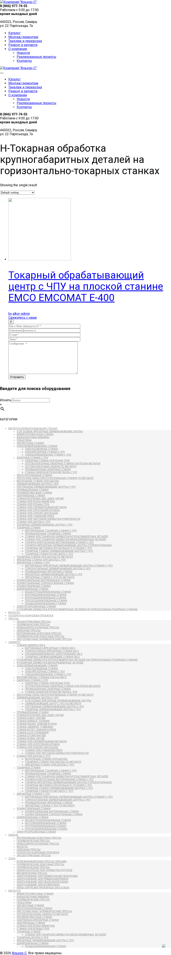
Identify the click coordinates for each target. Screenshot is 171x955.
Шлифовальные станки (32, 589)
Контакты (24, 61)
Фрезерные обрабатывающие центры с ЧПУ (53, 574)
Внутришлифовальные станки (45, 594)
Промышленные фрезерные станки (48, 571)
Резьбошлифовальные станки (45, 603)
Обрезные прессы (28, 630)
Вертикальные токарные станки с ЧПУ (51, 530)
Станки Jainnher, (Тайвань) (35, 726)
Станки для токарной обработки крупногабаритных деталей (66, 536)
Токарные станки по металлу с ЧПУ (49, 553)
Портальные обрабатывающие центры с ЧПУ (46, 486)
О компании (17, 49)
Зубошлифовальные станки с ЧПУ (48, 454)
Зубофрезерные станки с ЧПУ (45, 451)
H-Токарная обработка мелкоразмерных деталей (50, 662)
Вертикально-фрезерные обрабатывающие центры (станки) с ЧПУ (69, 565)
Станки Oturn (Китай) (31, 735)
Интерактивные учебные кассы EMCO (42, 677)
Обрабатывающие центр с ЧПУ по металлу (53, 703)
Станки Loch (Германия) (33, 732)
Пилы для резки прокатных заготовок (43, 887)
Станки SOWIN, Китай (30, 738)
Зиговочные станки (30, 443)
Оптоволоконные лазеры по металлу (51, 466)
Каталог (14, 33)
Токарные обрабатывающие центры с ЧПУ (45, 524)
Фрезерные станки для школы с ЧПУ (41, 559)
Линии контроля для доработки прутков (44, 870)
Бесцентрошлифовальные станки (48, 591)
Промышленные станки (33, 489)
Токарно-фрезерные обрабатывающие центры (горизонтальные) (68, 545)
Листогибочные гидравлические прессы (44, 639)
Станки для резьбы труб (33, 504)
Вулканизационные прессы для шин (42, 861)
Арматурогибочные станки (35, 434)
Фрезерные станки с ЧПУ (33, 562)
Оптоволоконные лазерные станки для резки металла (62, 463)
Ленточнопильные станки (34, 475)
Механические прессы (32, 873)
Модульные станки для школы (38, 481)
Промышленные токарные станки (48, 533)
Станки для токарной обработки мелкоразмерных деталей (65, 539)
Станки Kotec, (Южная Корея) (36, 729)
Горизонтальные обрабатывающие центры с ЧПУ (58, 568)
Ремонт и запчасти (22, 45)
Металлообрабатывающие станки (32, 428)
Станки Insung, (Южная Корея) (37, 723)
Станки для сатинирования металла (42, 507)
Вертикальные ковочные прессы (39, 633)
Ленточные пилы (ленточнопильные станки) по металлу (55, 478)
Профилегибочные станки (34, 492)
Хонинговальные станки (33, 586)
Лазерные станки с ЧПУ (32, 457)
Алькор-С (19, 953)
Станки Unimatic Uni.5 (31, 645)
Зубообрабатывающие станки (37, 446)
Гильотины (24, 440)
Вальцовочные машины (33, 437)
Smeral (13, 834)
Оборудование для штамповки (38, 884)
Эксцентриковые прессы (34, 621)
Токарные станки (28, 527)
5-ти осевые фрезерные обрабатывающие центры (50, 431)
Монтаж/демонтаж (23, 37)
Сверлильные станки (31, 495)
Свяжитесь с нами (22, 318)
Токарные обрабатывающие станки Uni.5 (52, 656)
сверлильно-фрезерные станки (38, 920)
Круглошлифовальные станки (45, 597)
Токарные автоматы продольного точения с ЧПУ (58, 548)
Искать (5, 400)
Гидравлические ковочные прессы (40, 636)
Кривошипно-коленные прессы (38, 627)
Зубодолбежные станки (41, 449)
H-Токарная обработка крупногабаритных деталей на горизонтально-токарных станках (77, 609)
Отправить (17, 377)
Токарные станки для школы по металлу (45, 556)
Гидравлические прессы (33, 624)
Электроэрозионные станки (36, 606)
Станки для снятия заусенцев (37, 513)
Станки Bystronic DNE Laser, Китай (40, 498)
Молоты (14, 612)
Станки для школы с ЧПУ (33, 521)
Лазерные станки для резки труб (47, 460)
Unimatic (14, 642)
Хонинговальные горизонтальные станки (45, 583)
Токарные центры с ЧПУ (32, 937)
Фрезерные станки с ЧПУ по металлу (50, 577)
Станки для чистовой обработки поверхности (48, 519)
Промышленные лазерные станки (48, 469)
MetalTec (14, 890)
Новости (23, 53)
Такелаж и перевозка (25, 41)
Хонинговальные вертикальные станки (43, 580)
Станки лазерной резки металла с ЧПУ (51, 472)
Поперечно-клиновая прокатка (30, 615)
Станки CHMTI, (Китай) (31, 718)
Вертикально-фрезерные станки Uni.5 (50, 648)
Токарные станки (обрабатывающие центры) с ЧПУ (59, 551)
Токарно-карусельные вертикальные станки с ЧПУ (59, 542)
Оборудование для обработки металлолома (47, 876)
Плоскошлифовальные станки (46, 600)
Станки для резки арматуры (36, 501)
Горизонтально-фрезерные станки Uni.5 (52, 651)
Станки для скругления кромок (38, 510)
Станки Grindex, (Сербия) (33, 721)
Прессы (13, 618)
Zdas (11, 858)
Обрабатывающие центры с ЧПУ (38, 483)
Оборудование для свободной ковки (42, 881)
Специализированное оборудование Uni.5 (53, 653)
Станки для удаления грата (35, 516)
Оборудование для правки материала (42, 879)
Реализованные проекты (36, 57)
